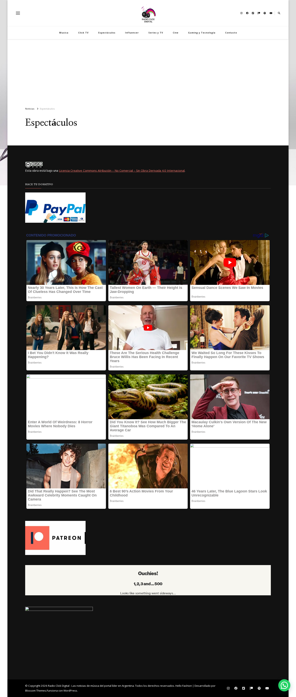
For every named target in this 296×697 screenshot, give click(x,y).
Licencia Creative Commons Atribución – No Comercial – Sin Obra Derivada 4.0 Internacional (122, 170)
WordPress (70, 690)
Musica (63, 32)
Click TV (83, 32)
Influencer (132, 32)
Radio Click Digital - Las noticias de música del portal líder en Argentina (91, 686)
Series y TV (155, 32)
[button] (284, 685)
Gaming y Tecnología (201, 32)
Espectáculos (106, 32)
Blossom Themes (35, 690)
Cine (175, 32)
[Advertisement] (148, 71)
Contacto (231, 32)
